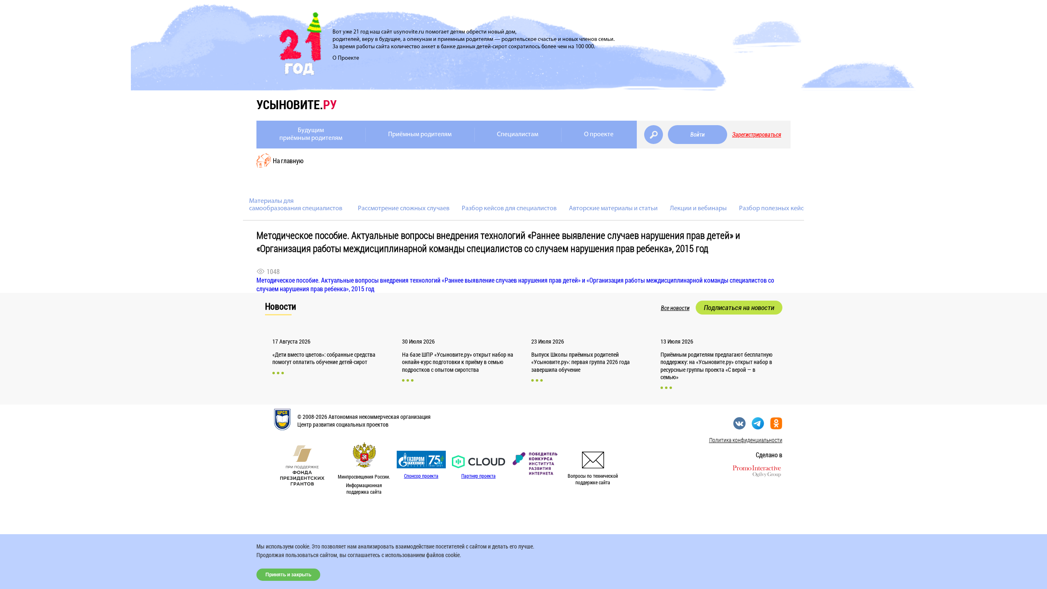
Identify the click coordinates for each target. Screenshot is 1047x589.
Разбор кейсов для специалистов (509, 208)
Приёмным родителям (420, 134)
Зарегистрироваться (756, 134)
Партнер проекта (478, 475)
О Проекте (346, 58)
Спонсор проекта (421, 475)
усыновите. (296, 104)
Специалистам (517, 134)
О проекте (598, 134)
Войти (697, 134)
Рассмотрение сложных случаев (403, 208)
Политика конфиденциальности (745, 440)
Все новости (675, 308)
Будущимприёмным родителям (310, 134)
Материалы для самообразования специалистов (295, 205)
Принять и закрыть (288, 575)
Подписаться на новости (739, 307)
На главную (288, 160)
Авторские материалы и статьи (613, 208)
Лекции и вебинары (698, 208)
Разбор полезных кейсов (775, 208)
